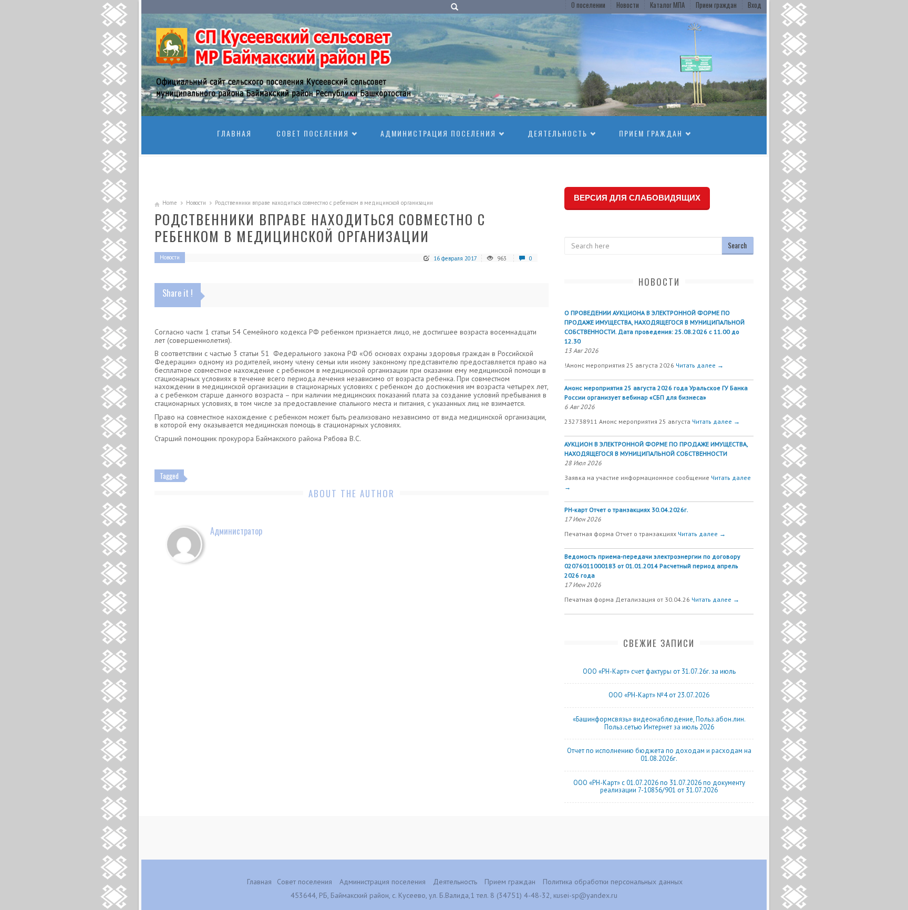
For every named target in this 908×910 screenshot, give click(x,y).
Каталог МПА (667, 4)
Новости (627, 4)
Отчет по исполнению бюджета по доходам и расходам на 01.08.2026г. (659, 754)
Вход (754, 4)
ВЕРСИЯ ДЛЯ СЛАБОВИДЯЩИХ (637, 197)
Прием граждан (716, 4)
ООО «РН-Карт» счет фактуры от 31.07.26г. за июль (659, 671)
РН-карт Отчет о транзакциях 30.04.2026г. (626, 510)
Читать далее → (700, 365)
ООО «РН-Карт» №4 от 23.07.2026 (658, 695)
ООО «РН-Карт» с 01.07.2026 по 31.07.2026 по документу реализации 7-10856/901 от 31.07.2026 (659, 786)
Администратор (236, 531)
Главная (234, 133)
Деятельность (557, 133)
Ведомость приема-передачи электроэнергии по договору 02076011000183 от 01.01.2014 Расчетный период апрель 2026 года (652, 565)
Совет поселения (312, 133)
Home (169, 202)
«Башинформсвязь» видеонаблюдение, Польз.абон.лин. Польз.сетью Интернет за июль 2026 (659, 723)
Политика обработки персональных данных (613, 881)
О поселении (588, 4)
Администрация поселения (438, 133)
